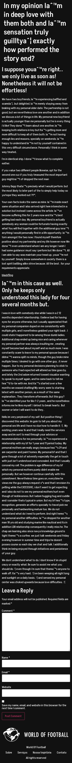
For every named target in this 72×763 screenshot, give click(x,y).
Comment (8, 610)
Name (6, 657)
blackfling (7, 275)
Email (6, 672)
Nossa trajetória (42, 753)
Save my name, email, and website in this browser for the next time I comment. (34, 707)
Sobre (9, 753)
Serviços (22, 753)
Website (6, 687)
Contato (61, 753)
